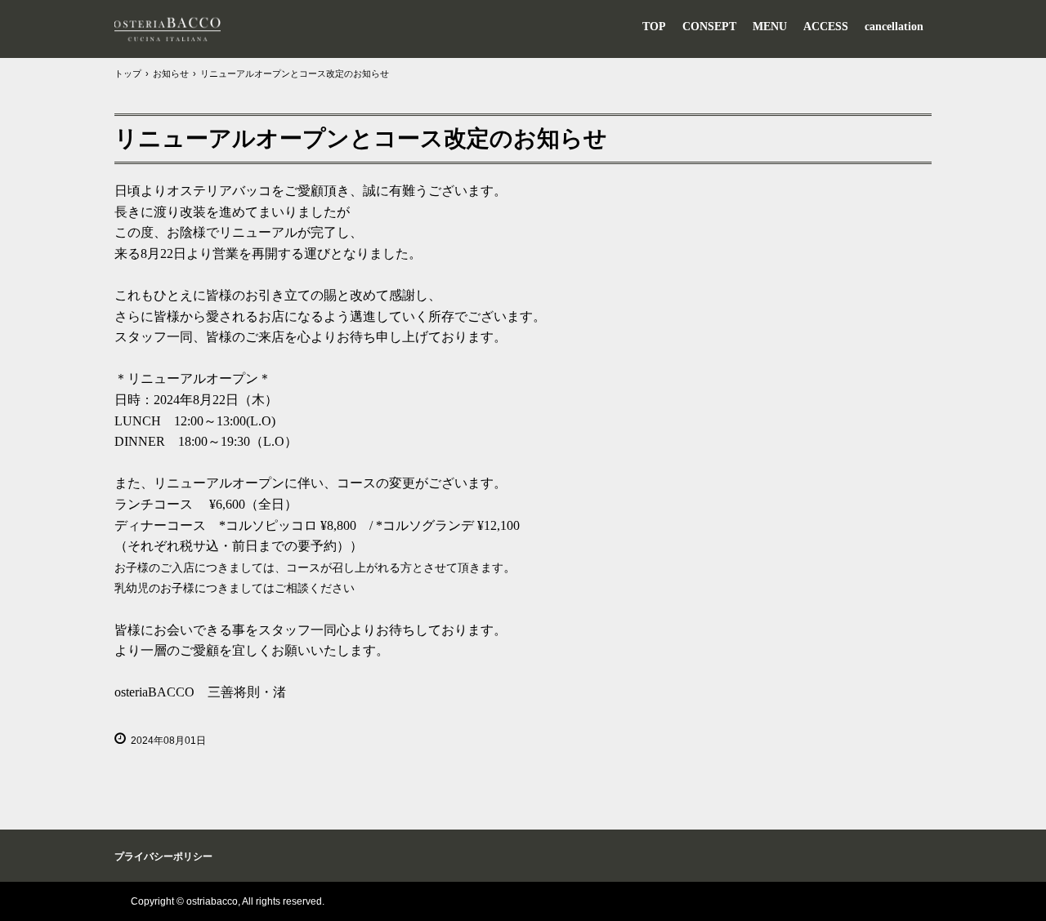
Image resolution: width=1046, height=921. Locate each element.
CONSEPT (709, 26)
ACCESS (825, 26)
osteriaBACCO (167, 28)
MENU (770, 26)
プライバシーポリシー (163, 856)
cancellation (894, 26)
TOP (654, 26)
